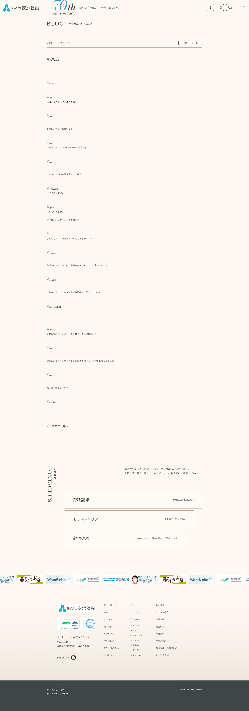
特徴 (106, 612)
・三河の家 (133, 625)
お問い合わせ (162, 641)
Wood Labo (109, 655)
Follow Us (63, 657)
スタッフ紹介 (162, 612)
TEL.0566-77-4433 (73, 637)
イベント (108, 619)
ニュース (134, 612)
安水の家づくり (111, 605)
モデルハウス (110, 634)
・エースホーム (135, 640)
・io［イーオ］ (135, 635)
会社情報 (160, 605)
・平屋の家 (133, 645)
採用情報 (160, 619)
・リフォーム (134, 655)
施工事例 (108, 626)
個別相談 (160, 626)
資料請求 (160, 634)
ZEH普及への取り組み (167, 648)
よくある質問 (162, 655)
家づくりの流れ (111, 648)
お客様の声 (109, 641)
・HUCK (132, 630)
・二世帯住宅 (134, 650)
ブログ (133, 605)
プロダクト (135, 619)
